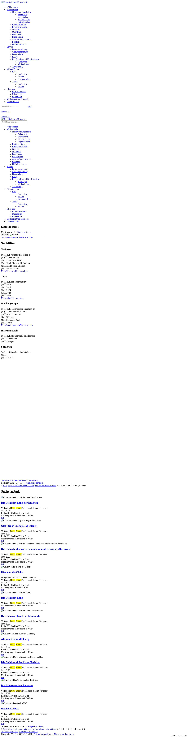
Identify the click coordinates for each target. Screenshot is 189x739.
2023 (8, 293)
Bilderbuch (11, 317)
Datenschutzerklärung (43, 734)
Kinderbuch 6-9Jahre (16, 311)
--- (7, 355)
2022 (8, 295)
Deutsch (10, 358)
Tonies (9, 323)
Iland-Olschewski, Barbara (18, 263)
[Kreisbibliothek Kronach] (13, 2)
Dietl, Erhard (13, 257)
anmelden (5, 111)
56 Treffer (61, 485)
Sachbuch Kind (13, 320)
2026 (8, 284)
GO (29, 106)
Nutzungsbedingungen (64, 734)
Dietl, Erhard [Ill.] (14, 260)
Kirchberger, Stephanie (16, 266)
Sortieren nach (7, 483)
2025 (8, 287)
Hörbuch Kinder (13, 314)
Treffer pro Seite (79, 485)
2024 (8, 290)
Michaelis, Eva (12, 268)
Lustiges (10, 341)
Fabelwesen (11, 338)
